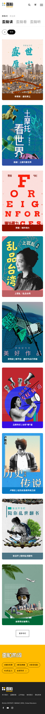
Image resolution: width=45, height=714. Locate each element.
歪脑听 (35, 22)
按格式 (5, 16)
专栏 (11, 32)
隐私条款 (38, 695)
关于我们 (5, 695)
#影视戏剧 (34, 665)
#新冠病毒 (21, 665)
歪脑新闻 (13, 695)
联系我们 (30, 695)
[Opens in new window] (7, 707)
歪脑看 (21, 22)
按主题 (13, 16)
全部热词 (20, 671)
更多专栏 (22, 633)
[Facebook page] (3, 707)
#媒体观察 (8, 665)
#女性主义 (8, 671)
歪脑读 (7, 22)
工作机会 (21, 695)
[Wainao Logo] (7, 689)
